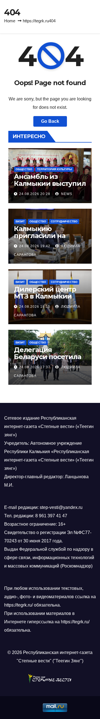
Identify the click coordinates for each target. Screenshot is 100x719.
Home (9, 20)
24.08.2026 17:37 (34, 367)
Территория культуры (54, 169)
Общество (24, 169)
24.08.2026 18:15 (34, 307)
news (66, 194)
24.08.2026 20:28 (34, 194)
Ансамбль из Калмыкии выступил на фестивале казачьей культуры (50, 186)
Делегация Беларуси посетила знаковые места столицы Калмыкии (48, 360)
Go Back (50, 121)
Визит (20, 221)
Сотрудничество (64, 221)
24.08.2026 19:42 (34, 246)
